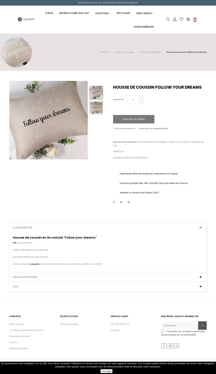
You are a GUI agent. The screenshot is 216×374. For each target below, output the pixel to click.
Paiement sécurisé (19, 336)
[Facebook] (164, 346)
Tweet (121, 202)
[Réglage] (188, 20)
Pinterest (129, 202)
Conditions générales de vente (26, 330)
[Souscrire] (202, 325)
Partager (113, 202)
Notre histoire (16, 324)
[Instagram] (176, 346)
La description (22, 227)
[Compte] (174, 20)
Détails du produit (25, 277)
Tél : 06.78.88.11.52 (120, 324)
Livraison (14, 342)
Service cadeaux (69, 324)
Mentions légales (18, 348)
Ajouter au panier (134, 119)
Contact (115, 330)
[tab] (108, 227)
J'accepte (106, 371)
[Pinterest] (170, 346)
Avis (15, 286)
